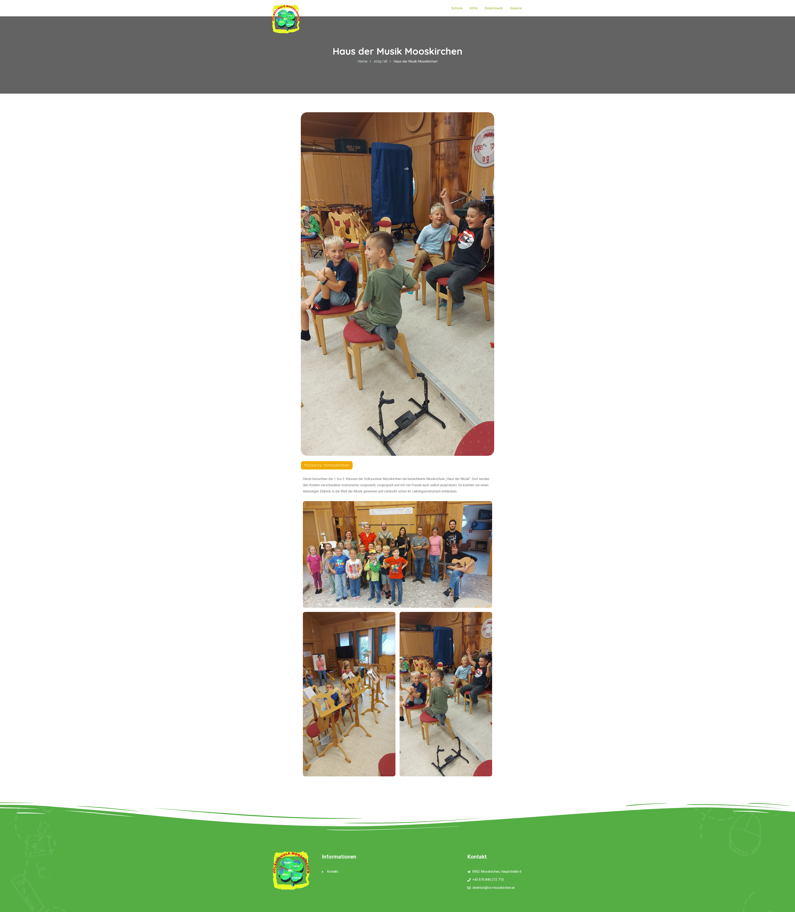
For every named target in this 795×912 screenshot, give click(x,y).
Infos (474, 8)
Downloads (494, 8)
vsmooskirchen (336, 465)
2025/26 (380, 61)
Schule (457, 8)
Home (362, 61)
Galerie (516, 8)
